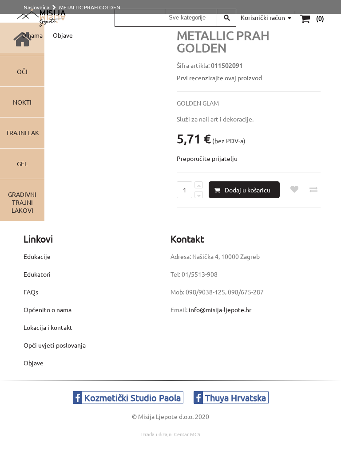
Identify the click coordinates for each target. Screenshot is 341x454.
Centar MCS (187, 434)
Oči (22, 71)
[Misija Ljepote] (41, 18)
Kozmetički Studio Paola (131, 397)
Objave (63, 35)
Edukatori (37, 274)
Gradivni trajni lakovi (22, 202)
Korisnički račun (263, 17)
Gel (22, 164)
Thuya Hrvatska (234, 397)
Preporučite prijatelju (207, 158)
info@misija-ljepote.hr (220, 309)
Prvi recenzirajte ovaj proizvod (219, 78)
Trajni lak (22, 133)
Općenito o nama (47, 309)
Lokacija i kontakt (48, 327)
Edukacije (37, 256)
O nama (32, 35)
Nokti (22, 102)
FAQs (31, 292)
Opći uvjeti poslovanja (55, 345)
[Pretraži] (227, 17)
